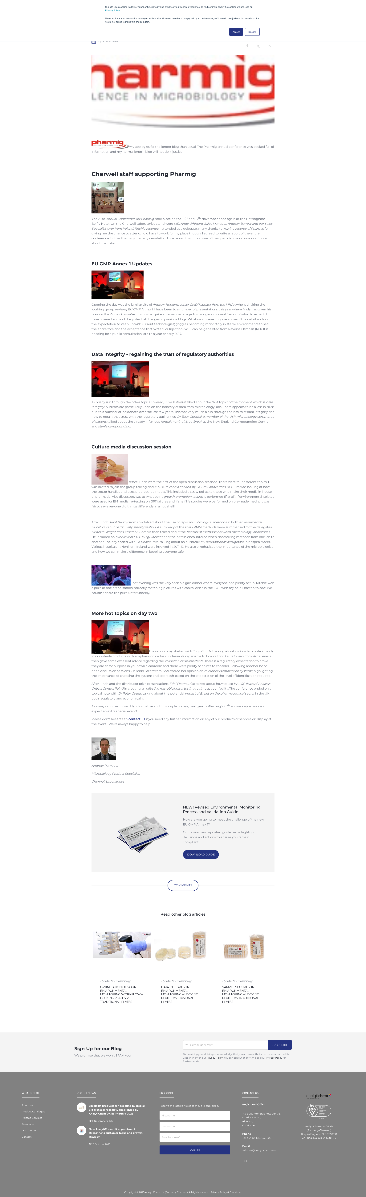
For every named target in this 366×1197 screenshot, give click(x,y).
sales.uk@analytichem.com (259, 1150)
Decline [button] (252, 31)
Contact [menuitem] (26, 1136)
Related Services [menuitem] (32, 1117)
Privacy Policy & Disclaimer (226, 1192)
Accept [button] (236, 31)
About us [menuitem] (27, 1105)
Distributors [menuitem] (29, 1130)
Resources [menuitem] (28, 1124)
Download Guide (201, 854)
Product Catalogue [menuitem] (33, 1111)
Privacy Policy (112, 10)
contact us (136, 719)
